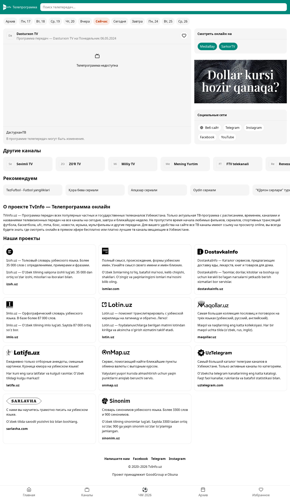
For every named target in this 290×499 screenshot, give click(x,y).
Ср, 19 (55, 21)
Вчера (85, 21)
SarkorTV (228, 46)
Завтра (137, 21)
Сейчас (102, 21)
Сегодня (119, 21)
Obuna (172, 474)
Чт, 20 (70, 21)
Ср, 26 (182, 21)
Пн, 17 (25, 21)
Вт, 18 (40, 21)
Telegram (232, 127)
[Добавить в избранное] (184, 36)
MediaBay (207, 46)
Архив (10, 21)
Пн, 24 (153, 21)
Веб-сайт (212, 127)
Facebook (207, 137)
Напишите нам (117, 459)
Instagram (254, 127)
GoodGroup (155, 474)
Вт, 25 (168, 21)
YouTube (227, 137)
